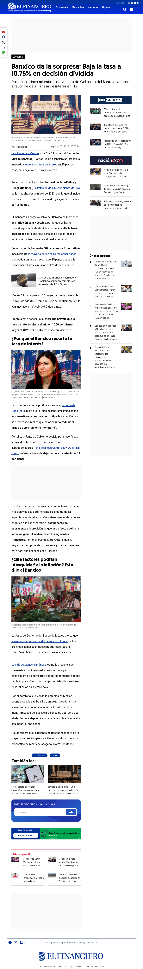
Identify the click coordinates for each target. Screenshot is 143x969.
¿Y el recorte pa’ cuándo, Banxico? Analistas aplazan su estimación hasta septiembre (25, 790)
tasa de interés (39, 755)
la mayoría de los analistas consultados (52, 254)
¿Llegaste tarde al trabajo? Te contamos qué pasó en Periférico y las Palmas (117, 189)
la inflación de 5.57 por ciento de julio (57, 188)
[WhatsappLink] (46, 833)
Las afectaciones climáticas (28, 664)
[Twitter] (129, 3)
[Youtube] (135, 3)
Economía (62, 7)
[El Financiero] (30, 7)
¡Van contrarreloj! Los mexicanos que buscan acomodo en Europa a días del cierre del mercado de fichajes (118, 116)
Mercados (78, 7)
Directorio (63, 967)
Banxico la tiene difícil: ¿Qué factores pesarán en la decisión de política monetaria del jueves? (64, 790)
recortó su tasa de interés (41, 164)
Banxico (55, 755)
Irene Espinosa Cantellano (49, 447)
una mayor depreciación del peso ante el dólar (39, 641)
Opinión (106, 7)
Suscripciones (77, 967)
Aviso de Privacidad (95, 967)
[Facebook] (126, 3)
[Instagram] (132, 3)
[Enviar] (71, 812)
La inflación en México (25, 153)
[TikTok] (138, 3)
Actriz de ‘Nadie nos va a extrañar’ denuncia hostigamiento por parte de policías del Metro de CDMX (118, 177)
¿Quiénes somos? (47, 967)
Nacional (93, 7)
